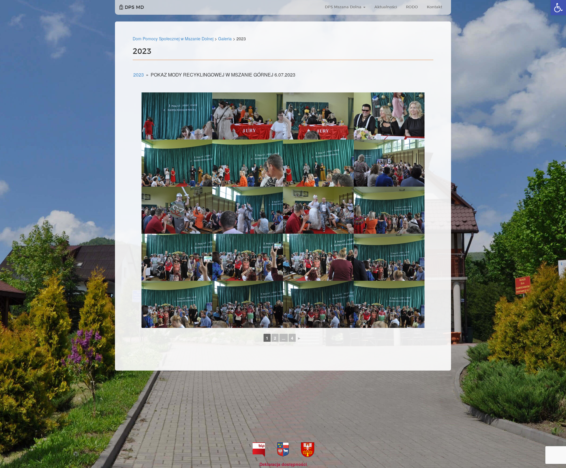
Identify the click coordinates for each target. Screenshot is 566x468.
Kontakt (434, 7)
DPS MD (133, 7)
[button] (558, 7)
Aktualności (385, 7)
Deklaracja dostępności (283, 464)
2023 (138, 74)
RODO (412, 7)
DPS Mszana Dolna (344, 7)
